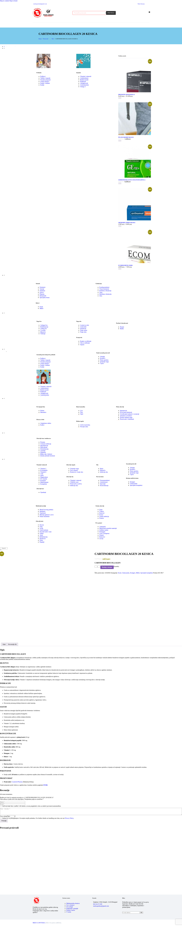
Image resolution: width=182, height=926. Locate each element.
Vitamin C (43, 468)
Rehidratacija (44, 327)
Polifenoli (83, 81)
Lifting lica (43, 328)
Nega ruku (83, 332)
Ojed (81, 414)
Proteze (101, 518)
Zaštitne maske (103, 530)
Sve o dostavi (70, 905)
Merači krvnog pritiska (46, 509)
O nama (68, 912)
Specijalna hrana (44, 297)
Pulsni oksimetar (44, 516)
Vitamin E (43, 472)
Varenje (42, 289)
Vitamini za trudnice (126, 416)
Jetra (100, 296)
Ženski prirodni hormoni (47, 456)
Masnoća (43, 332)
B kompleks (43, 470)
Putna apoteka (104, 360)
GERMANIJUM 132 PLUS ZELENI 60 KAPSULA (131, 180)
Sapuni (82, 344)
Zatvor (42, 292)
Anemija (42, 450)
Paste (100, 509)
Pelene (42, 410)
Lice (81, 410)
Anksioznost (103, 482)
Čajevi (102, 363)
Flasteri (101, 535)
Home (40, 38)
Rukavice (102, 537)
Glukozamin (133, 483)
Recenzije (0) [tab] (12, 644)
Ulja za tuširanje (85, 343)
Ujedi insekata (44, 530)
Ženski (122, 327)
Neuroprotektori (105, 480)
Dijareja (42, 294)
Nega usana (83, 330)
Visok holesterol (104, 289)
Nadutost (42, 290)
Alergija (102, 356)
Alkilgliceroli (84, 83)
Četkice (101, 511)
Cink (41, 474)
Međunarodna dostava (73, 903)
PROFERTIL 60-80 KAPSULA (126, 94)
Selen (42, 475)
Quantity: (116, 566)
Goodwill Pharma (17, 782)
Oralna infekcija (104, 516)
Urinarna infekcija (45, 444)
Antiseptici (102, 526)
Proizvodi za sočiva (76, 484)
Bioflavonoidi (84, 80)
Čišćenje (42, 333)
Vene (100, 292)
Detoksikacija (44, 449)
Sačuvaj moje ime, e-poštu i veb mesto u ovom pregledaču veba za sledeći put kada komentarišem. (31, 806)
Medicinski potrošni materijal (108, 528)
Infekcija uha (104, 472)
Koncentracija (104, 485)
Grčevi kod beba (85, 425)
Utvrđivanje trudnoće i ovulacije (129, 414)
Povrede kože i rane (45, 532)
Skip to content (4, 1)
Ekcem (42, 525)
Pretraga (110, 13)
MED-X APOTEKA (39, 923)
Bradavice (43, 538)
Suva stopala (74, 470)
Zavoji (101, 538)
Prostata (42, 442)
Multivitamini (44, 482)
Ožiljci (42, 533)
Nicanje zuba (84, 426)
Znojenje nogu (104, 362)
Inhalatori (42, 511)
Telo (81, 412)
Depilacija (83, 328)
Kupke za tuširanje (85, 341)
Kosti (41, 307)
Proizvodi (45, 38)
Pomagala (102, 532)
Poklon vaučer (70, 910)
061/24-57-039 (97, 904)
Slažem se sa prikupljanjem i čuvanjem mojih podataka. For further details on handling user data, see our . (38, 818)
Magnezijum (44, 477)
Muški (122, 328)
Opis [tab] (4, 644)
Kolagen (132, 482)
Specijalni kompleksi (136, 485)
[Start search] (0, 548)
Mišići (41, 308)
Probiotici (42, 287)
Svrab (41, 528)
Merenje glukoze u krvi (47, 515)
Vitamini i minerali (85, 76)
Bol (53, 38)
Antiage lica (43, 325)
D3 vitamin (43, 479)
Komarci (102, 358)
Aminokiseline (84, 85)
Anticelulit (83, 327)
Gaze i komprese (104, 533)
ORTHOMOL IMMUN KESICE (126, 222)
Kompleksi (43, 484)
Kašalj (42, 85)
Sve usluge (69, 907)
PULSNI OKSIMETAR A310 (126, 137)
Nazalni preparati (45, 80)
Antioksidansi (84, 78)
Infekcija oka (74, 485)
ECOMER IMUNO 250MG (125, 265)
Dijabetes (43, 452)
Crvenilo (43, 330)
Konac (101, 515)
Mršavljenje (43, 447)
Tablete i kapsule (45, 78)
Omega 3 (83, 86)
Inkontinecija (44, 445)
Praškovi (43, 76)
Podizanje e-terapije (72, 908)
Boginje (42, 542)
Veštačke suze (74, 482)
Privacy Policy (69, 818)
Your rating (3, 816)
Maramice (43, 412)
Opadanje (43, 492)
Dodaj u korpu (107, 567)
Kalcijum (43, 480)
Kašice (42, 425)
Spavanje (103, 484)
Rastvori (101, 513)
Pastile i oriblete (45, 83)
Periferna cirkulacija (105, 290)
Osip (41, 526)
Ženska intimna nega (126, 417)
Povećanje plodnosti (126, 412)
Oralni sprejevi (44, 81)
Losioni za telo (84, 325)
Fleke (41, 540)
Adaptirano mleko (45, 423)
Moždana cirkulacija (105, 294)
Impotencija (123, 410)
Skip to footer (13, 1)
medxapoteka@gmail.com (101, 906)
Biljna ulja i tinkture (46, 454)
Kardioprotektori (104, 287)
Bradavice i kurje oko (76, 472)
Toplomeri (43, 513)
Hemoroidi (43, 296)
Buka (101, 468)
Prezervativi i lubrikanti (127, 419)
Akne (41, 535)
